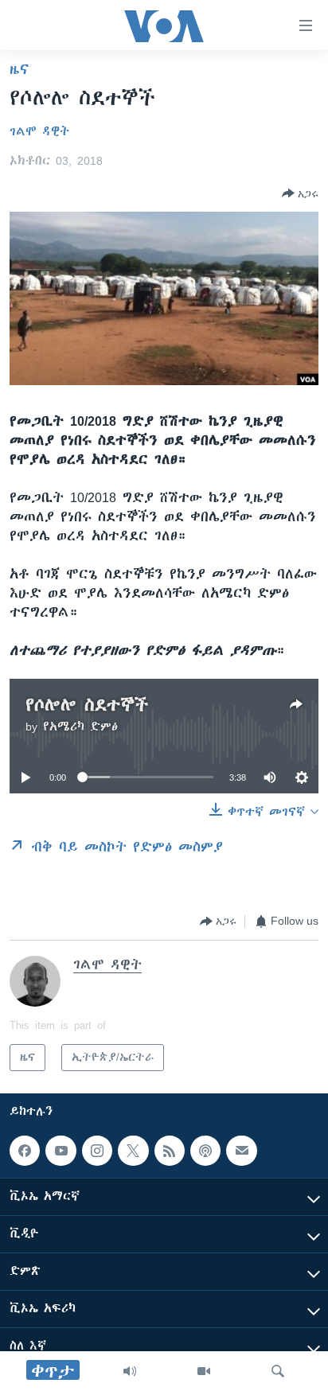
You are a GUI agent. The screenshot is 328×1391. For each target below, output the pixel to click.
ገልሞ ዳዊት (39, 131)
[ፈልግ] (278, 1371)
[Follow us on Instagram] (97, 1151)
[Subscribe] (241, 1151)
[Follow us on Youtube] (60, 1151)
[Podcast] (205, 1151)
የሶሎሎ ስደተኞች (86, 705)
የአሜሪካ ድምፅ (80, 726)
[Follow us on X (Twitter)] (133, 1151)
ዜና (19, 69)
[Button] (300, 193)
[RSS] (169, 1151)
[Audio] (130, 1371)
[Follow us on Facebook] (25, 1151)
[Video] (204, 1371)
